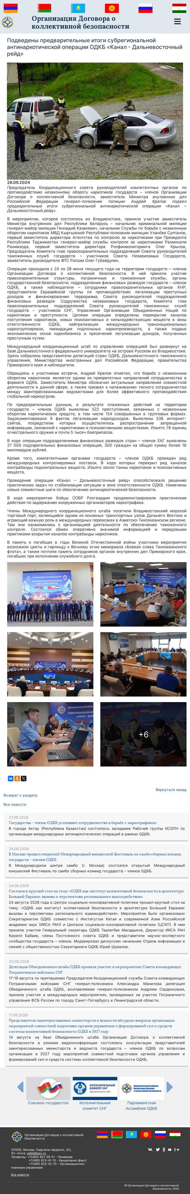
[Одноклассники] (17, 778)
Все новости (14, 804)
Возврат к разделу (20, 795)
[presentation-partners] (20, 1087)
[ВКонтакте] (10, 778)
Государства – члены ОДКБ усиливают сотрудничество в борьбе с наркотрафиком (82, 823)
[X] (23, 778)
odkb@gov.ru (36, 1153)
